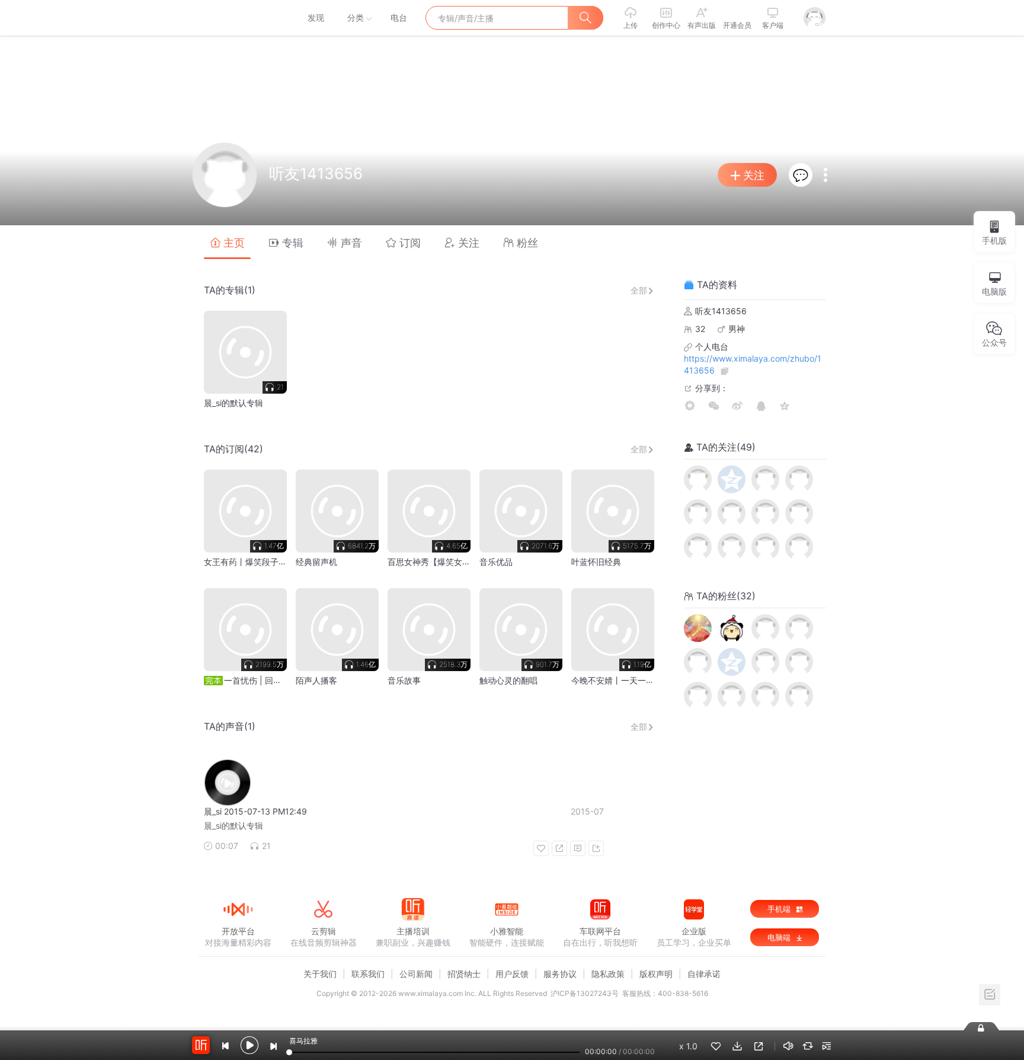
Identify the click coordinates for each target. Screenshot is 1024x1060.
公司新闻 (416, 974)
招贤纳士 (464, 974)
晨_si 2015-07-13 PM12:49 (255, 811)
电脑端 (780, 937)
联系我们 (368, 974)
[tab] (227, 242)
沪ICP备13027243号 (585, 993)
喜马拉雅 (237, 18)
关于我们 (320, 974)
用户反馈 (512, 974)
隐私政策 (608, 974)
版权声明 (656, 974)
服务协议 (560, 974)
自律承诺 (704, 974)
